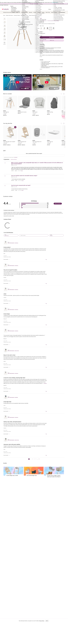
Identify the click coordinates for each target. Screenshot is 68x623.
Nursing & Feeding (17, 15)
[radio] (4, 19)
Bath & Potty (48, 12)
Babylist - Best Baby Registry (5, 9)
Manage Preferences (34, 3)
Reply (22, 170)
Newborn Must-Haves (9, 15)
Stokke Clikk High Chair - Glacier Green (13, 350)
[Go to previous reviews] (27, 459)
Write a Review (56, 20)
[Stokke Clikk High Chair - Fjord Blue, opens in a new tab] (5, 397)
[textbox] (34, 155)
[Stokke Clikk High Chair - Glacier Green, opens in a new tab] (5, 350)
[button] (34, 203)
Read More (45, 383)
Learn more (15, 157)
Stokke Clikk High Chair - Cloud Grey (13, 265)
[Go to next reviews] (40, 459)
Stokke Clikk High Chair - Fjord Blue (13, 397)
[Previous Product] (61, 94)
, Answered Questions (50, 20)
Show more (41, 56)
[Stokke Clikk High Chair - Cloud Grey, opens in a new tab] (5, 243)
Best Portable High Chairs (32, 475)
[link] (47, 28)
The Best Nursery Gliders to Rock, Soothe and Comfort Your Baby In (53, 476)
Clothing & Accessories (7, 12)
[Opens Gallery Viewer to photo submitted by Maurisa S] (8, 225)
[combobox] (11, 235)
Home (4, 15)
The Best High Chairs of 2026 (12, 475)
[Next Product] (64, 94)
